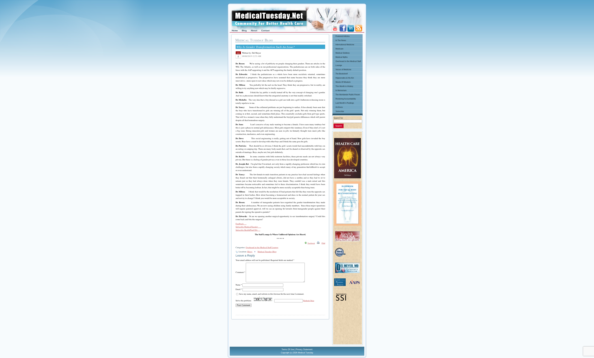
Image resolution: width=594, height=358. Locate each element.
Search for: (338, 118)
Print (323, 243)
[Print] (318, 243)
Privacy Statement (304, 349)
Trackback (311, 243)
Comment (240, 272)
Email (239, 289)
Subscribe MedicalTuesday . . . (248, 226)
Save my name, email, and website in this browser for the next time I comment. (271, 293)
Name (239, 284)
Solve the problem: (244, 300)
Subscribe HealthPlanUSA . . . (248, 230)
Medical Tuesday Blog (267, 251)
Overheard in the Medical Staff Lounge (262, 247)
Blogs (249, 251)
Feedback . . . (241, 223)
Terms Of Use (288, 349)
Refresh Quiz (308, 300)
